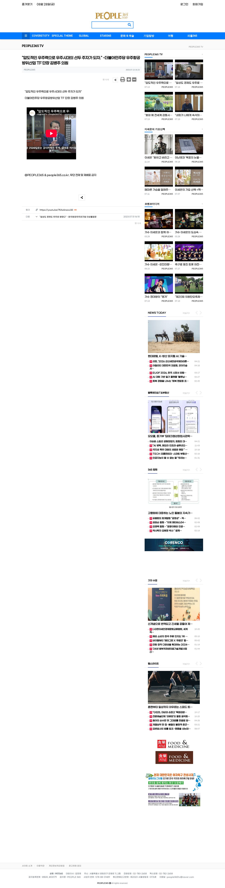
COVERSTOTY (40, 35)
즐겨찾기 (27, 4)
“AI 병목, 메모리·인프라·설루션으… (170, 445)
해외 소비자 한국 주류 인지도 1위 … (170, 636)
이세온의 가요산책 (155, 129)
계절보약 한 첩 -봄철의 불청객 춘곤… (171, 724)
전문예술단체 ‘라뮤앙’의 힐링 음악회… (171, 716)
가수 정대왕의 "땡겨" (156, 296)
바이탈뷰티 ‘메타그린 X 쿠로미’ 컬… (170, 640)
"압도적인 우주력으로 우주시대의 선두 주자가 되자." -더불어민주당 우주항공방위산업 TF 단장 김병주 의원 (159, 82)
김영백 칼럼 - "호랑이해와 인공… (169, 526)
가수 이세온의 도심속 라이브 (189, 232)
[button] (149, 556)
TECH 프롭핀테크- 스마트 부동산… (171, 453)
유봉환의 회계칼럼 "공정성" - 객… (169, 518)
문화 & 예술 (127, 35)
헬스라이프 (153, 663)
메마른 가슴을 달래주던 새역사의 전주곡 (159, 189)
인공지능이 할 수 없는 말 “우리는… (170, 458)
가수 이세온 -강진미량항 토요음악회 (159, 264)
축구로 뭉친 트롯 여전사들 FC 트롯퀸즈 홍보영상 (189, 264)
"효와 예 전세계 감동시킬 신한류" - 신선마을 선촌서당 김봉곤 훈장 (159, 115)
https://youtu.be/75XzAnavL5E (58, 210)
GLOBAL (84, 35)
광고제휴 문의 (75, 866)
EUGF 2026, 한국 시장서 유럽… (169, 372)
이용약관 (40, 866)
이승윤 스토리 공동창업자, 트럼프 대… (168, 441)
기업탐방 (149, 35)
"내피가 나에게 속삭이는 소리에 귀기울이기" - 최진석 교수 (189, 115)
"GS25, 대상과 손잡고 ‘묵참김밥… (170, 712)
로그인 (184, 4)
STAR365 (105, 35)
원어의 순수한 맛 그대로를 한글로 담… (171, 720)
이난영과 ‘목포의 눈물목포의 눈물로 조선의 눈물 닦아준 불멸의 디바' (189, 157)
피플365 (192, 35)
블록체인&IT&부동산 (158, 392)
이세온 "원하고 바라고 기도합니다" (159, 157)
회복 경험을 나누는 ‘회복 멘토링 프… (171, 381)
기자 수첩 (152, 580)
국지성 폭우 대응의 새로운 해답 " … (170, 449)
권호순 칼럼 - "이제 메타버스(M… (169, 522)
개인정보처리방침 (57, 866)
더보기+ (186, 313)
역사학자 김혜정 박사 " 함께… (167, 530)
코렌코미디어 (152, 203)
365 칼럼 (152, 469)
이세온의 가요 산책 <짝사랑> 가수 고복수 (189, 189)
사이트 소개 (27, 866)
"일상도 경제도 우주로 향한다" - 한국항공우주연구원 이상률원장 (68, 217)
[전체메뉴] (26, 35)
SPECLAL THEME (62, 35)
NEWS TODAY (157, 312)
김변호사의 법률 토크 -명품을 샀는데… (172, 728)
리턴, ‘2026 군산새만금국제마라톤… (171, 361)
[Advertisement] (174, 834)
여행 (170, 35)
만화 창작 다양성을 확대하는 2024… (171, 644)
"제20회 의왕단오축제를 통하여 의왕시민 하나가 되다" (189, 296)
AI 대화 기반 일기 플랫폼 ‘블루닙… (170, 377)
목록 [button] (107, 80)
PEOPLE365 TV (196, 47)
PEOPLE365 (167, 87)
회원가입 (198, 4)
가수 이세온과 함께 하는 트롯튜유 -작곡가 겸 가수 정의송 (159, 232)
